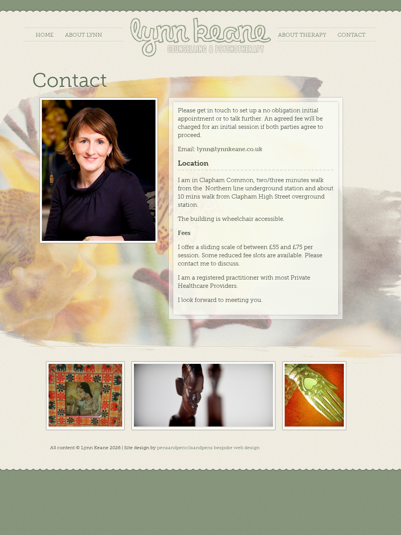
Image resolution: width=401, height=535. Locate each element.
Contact (351, 35)
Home (45, 35)
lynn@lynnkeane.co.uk (229, 149)
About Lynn (83, 35)
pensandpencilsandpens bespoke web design (208, 447)
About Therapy (302, 35)
